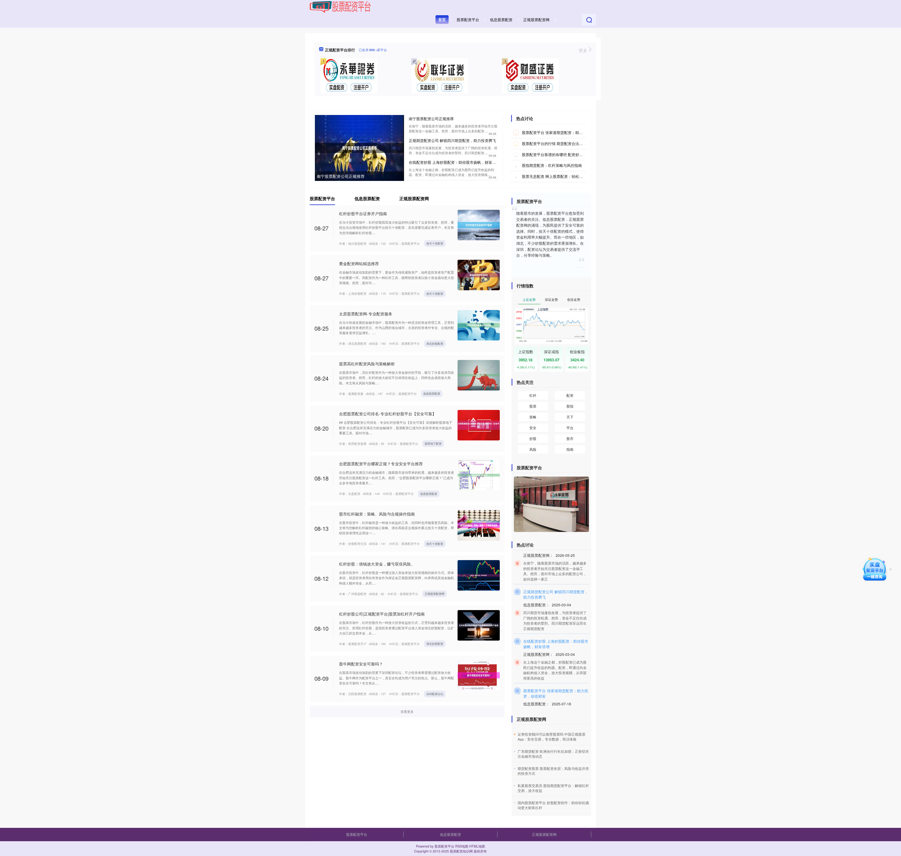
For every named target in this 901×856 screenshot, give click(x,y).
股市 (569, 438)
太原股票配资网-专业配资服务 (365, 314)
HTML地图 (477, 846)
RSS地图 (461, 846)
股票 (532, 406)
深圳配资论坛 (434, 694)
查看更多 (407, 711)
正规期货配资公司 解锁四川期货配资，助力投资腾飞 (452, 140)
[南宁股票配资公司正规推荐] (359, 147)
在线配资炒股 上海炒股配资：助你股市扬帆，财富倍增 (454, 162)
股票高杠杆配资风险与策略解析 (367, 364)
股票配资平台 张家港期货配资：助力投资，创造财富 (565, 132)
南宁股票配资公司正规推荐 (341, 176)
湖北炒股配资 (434, 343)
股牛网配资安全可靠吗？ (361, 664)
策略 (532, 416)
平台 (569, 427)
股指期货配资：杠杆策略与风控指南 (552, 165)
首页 (442, 19)
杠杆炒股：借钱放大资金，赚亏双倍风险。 (377, 564)
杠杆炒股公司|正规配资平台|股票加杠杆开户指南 (382, 614)
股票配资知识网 (461, 851)
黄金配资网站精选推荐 (359, 263)
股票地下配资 (433, 443)
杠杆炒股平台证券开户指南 (363, 213)
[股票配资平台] (340, 6)
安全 (532, 427)
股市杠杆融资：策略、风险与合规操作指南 (377, 514)
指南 (569, 449)
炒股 (532, 438)
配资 (569, 395)
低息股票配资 (501, 19)
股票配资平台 (468, 19)
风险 (532, 449)
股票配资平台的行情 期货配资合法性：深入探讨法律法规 (569, 143)
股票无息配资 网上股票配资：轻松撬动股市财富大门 (565, 176)
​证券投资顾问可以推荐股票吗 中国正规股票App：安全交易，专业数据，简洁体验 (551, 736)
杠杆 (532, 395)
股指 (569, 406)
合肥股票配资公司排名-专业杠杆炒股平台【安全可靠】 (387, 414)
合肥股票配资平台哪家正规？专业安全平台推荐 (381, 463)
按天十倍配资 (434, 243)
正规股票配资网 (536, 19)
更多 (583, 50)
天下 (569, 416)
